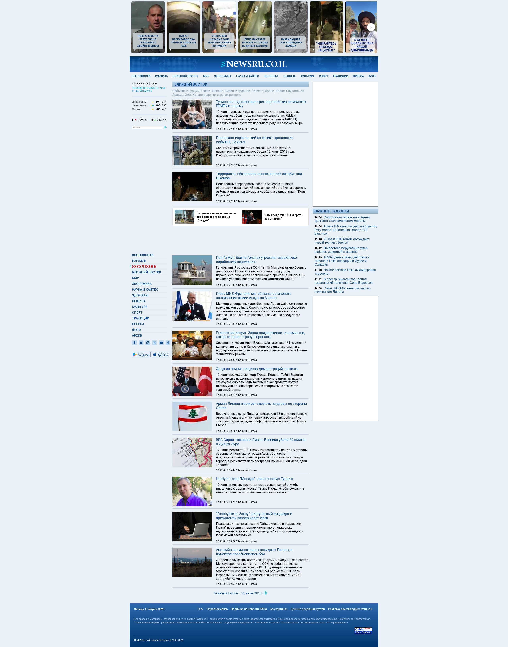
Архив (137, 335)
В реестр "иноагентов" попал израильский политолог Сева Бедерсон (344, 280)
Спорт (323, 76)
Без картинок (278, 609)
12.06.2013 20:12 (226, 395)
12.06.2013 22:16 (226, 165)
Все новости (141, 76)
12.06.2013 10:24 (226, 541)
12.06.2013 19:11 (226, 431)
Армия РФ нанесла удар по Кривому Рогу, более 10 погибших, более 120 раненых (346, 230)
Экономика (222, 76)
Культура (307, 76)
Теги (200, 609)
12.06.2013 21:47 (226, 285)
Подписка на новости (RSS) (249, 609)
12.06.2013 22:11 (226, 201)
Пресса (358, 76)
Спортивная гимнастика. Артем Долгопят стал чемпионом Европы (342, 219)
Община (289, 76)
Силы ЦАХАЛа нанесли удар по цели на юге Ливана (343, 290)
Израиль (161, 76)
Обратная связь (217, 609)
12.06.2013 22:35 (226, 129)
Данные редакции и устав (308, 609)
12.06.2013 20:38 (226, 360)
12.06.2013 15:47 (226, 470)
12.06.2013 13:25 (226, 502)
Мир (206, 76)
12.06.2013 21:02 (226, 324)
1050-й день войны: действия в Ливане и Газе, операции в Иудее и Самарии (342, 261)
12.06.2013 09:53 (226, 584)
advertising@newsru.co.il (356, 609)
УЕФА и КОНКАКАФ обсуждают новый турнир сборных (342, 240)
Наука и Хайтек (247, 76)
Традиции (340, 76)
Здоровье (271, 76)
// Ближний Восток (246, 129)
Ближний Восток (185, 76)
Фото (372, 76)
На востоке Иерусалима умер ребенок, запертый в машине (341, 249)
